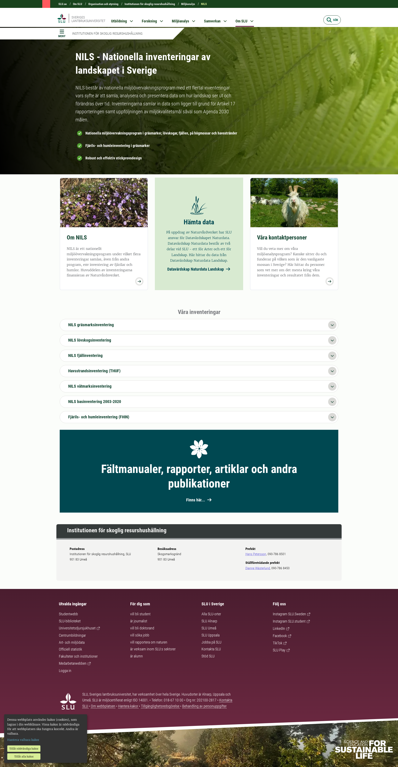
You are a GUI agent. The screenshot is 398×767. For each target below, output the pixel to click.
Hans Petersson (255, 554)
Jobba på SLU (211, 642)
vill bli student (140, 614)
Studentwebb (68, 614)
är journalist (138, 621)
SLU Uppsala (210, 635)
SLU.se (62, 4)
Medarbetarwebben (72, 663)
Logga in (65, 670)
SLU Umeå (208, 628)
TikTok (277, 643)
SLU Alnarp (209, 621)
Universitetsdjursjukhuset (77, 628)
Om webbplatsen (103, 706)
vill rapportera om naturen (148, 642)
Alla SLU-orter (211, 614)
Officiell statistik (70, 649)
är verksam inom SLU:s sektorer (153, 649)
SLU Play (279, 650)
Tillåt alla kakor (24, 756)
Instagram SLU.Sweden (289, 614)
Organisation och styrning (103, 4)
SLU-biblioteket (70, 621)
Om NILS (77, 237)
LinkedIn (279, 628)
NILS (204, 4)
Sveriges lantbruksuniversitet (88, 19)
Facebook (280, 636)
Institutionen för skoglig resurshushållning (150, 4)
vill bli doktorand (142, 628)
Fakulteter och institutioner (78, 656)
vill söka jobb (139, 635)
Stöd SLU (208, 656)
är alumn (136, 656)
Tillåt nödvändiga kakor (23, 748)
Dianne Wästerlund (257, 568)
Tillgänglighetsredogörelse (160, 706)
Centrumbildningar (72, 635)
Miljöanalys (188, 4)
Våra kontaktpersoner (282, 237)
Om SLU (77, 4)
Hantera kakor (128, 706)
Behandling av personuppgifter (204, 706)
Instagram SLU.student (289, 621)
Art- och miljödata (72, 642)
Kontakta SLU (211, 649)
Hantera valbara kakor (23, 740)
